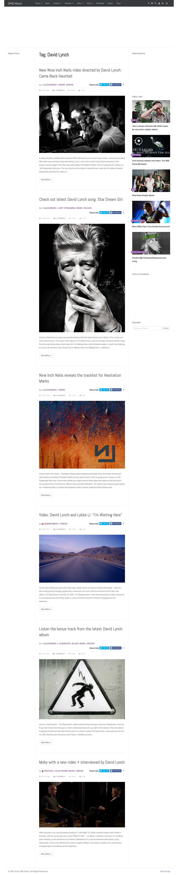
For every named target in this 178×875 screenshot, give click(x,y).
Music (37, 3)
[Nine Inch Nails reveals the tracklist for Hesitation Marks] (82, 435)
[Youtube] (159, 3)
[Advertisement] (89, 27)
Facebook (117, 84)
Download (100, 3)
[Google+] (156, 3)
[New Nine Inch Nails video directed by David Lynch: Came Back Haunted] (82, 124)
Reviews (68, 3)
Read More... (46, 179)
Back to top (165, 871)
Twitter (106, 84)
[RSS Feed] (163, 3)
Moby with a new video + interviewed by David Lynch (82, 762)
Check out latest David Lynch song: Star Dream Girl (81, 199)
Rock (89, 3)
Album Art (65, 644)
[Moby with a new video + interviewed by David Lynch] (82, 804)
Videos (110, 3)
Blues (75, 644)
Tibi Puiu (48, 771)
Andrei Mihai (51, 524)
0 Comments (59, 90)
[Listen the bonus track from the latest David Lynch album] (82, 689)
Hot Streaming (67, 208)
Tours (118, 3)
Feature (56, 3)
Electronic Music (65, 771)
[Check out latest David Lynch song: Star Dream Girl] (82, 278)
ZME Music (15, 3)
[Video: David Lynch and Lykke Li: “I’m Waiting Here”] (82, 558)
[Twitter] (152, 3)
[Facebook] (149, 3)
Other (79, 3)
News (48, 3)
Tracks (87, 208)
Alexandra (50, 85)
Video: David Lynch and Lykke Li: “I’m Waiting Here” (80, 515)
